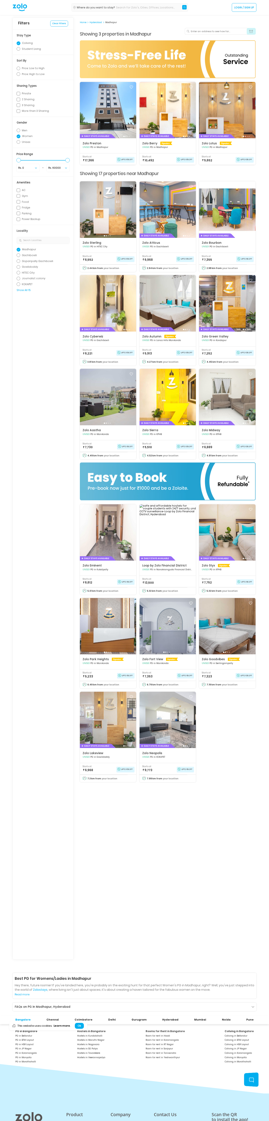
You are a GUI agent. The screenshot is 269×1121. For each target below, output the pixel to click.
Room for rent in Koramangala (162, 1040)
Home (83, 22)
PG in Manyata (23, 1057)
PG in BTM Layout (24, 1040)
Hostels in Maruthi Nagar (90, 1040)
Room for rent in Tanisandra (161, 1053)
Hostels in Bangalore (91, 1031)
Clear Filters (59, 23)
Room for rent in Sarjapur (159, 1048)
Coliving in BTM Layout (237, 1040)
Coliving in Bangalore (239, 1031)
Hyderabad (96, 22)
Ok (79, 1026)
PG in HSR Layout (24, 1044)
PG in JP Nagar (23, 1048)
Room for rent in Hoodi (158, 1035)
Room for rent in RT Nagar (160, 1044)
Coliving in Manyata (236, 1057)
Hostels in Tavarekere (88, 1053)
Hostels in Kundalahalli (89, 1035)
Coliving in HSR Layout (237, 1044)
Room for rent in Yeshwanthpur (163, 1057)
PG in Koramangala (26, 1053)
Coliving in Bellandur (236, 1035)
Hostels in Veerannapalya (91, 1057)
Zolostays (40, 990)
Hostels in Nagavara (88, 1044)
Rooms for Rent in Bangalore (165, 1031)
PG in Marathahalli (25, 1061)
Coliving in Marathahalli (238, 1061)
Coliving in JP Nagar (236, 1048)
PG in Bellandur (23, 1035)
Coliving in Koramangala (238, 1053)
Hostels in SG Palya (87, 1048)
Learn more (62, 1026)
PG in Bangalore (26, 1031)
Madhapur (111, 22)
